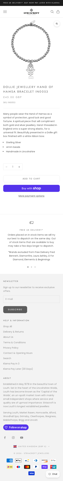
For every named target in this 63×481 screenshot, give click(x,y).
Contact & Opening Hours (17, 353)
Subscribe (15, 309)
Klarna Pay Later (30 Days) (18, 368)
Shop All (7, 326)
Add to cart (32, 178)
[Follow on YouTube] (21, 437)
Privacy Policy (10, 347)
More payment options (31, 195)
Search (7, 358)
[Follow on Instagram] (13, 437)
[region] (31, 241)
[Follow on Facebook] (4, 437)
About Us (8, 337)
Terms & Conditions (14, 342)
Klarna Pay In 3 (11, 363)
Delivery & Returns (13, 331)
